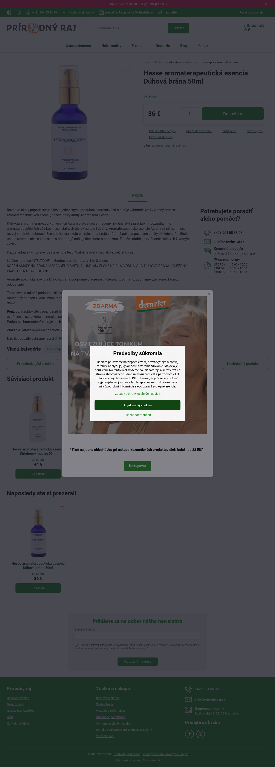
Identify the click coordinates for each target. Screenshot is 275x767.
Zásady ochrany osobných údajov (137, 393)
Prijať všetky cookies (138, 405)
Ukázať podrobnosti (137, 415)
